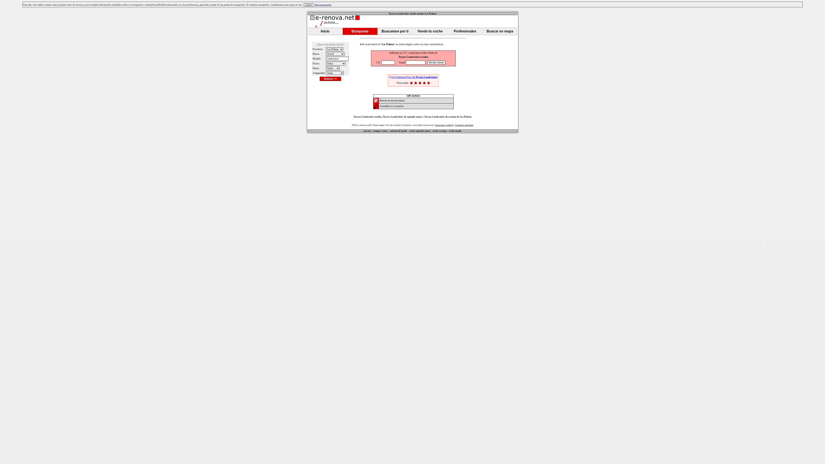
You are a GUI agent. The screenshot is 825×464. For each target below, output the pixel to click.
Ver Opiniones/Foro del (414, 77)
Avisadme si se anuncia (391, 106)
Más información (323, 5)
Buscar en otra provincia (392, 100)
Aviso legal (378, 125)
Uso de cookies (393, 125)
